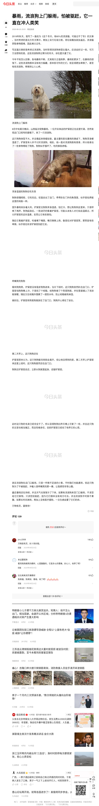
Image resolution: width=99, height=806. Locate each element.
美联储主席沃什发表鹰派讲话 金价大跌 (33, 734)
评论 (25, 784)
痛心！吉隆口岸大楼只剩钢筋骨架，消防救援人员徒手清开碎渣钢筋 (48, 668)
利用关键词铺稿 (63, 802)
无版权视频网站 (76, 802)
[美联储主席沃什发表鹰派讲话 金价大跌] (84, 739)
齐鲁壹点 (15, 622)
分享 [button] (6, 53)
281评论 (24, 641)
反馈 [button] (93, 788)
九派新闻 (15, 765)
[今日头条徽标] (9, 4)
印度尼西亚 (87, 802)
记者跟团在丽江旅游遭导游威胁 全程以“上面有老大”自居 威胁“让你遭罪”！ (41, 631)
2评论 (23, 688)
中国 (40, 802)
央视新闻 (15, 745)
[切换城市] (35, 4)
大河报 (14, 707)
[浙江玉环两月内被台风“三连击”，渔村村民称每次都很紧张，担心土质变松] (84, 759)
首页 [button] (93, 780)
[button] (20, 4)
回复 (19, 547)
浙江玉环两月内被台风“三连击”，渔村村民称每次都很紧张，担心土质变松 (42, 755)
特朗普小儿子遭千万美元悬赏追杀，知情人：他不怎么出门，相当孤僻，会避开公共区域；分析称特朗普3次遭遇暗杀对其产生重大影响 (41, 614)
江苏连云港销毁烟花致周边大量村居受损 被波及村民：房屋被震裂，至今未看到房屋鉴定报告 (41, 651)
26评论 (22, 707)
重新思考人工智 (50, 802)
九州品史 (15, 796)
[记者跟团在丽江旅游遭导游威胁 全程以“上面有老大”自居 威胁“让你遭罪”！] (84, 635)
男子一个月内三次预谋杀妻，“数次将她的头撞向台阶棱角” (41, 697)
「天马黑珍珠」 (50, 804)
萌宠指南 (30, 29)
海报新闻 (15, 661)
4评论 (23, 661)
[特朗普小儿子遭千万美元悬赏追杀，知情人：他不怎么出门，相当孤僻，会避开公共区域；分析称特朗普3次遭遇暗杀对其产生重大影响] (84, 616)
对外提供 (23, 802)
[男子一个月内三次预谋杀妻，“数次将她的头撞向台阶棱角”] (84, 701)
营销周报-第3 (33, 802)
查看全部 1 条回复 (25, 552)
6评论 (23, 622)
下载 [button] (93, 795)
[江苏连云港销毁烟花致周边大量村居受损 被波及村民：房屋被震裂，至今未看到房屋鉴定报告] (84, 655)
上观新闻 (15, 688)
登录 (52, 527)
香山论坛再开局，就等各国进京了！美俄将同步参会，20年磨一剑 (47, 792)
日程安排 (39, 804)
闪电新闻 (15, 641)
